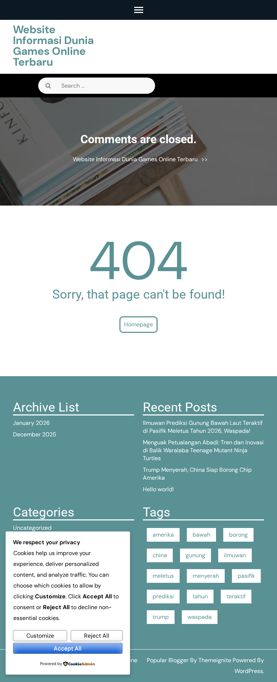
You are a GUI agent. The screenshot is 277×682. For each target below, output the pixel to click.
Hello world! (158, 489)
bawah (201, 534)
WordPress (248, 671)
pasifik (246, 576)
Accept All (68, 648)
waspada (200, 617)
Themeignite (214, 660)
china (160, 555)
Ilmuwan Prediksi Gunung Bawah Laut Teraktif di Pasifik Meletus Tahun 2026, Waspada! (203, 427)
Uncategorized (32, 528)
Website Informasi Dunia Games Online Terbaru (53, 45)
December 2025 (34, 434)
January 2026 (31, 423)
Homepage (138, 324)
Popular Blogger (168, 660)
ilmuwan (235, 555)
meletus (163, 576)
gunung (195, 555)
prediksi (163, 596)
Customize (40, 635)
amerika (163, 534)
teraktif (236, 596)
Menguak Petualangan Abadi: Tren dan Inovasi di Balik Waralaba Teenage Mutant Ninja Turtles (203, 450)
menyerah (206, 576)
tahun (200, 596)
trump (161, 617)
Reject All (96, 635)
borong (238, 534)
